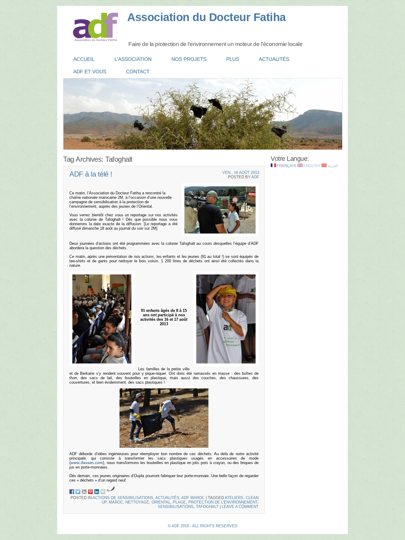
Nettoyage (137, 502)
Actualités (274, 59)
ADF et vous (89, 71)
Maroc (116, 502)
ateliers (234, 497)
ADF (255, 177)
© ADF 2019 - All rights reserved (202, 526)
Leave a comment (240, 506)
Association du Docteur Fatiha (206, 17)
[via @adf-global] (78, 491)
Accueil (84, 59)
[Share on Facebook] (71, 491)
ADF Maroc (193, 497)
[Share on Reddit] (84, 491)
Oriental (161, 502)
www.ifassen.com (87, 462)
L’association (133, 59)
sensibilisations (176, 506)
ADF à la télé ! (90, 174)
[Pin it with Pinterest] (90, 491)
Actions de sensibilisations (123, 497)
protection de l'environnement (222, 502)
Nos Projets (188, 59)
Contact (137, 71)
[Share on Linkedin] (96, 491)
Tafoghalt (207, 506)
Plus (232, 59)
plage (179, 502)
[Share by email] (103, 491)
